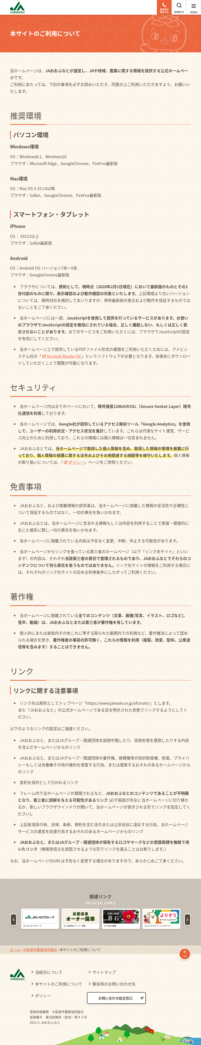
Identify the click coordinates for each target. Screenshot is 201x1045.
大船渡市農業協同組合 (40, 949)
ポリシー (76, 462)
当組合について (49, 972)
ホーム (15, 949)
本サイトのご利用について (58, 984)
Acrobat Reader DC (64, 356)
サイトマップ (104, 972)
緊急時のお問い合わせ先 (114, 984)
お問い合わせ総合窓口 (115, 998)
